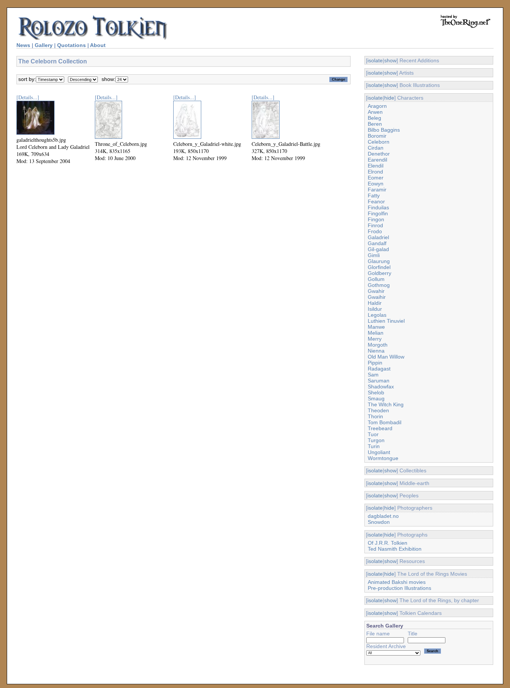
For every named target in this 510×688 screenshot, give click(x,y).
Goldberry (379, 273)
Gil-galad (378, 249)
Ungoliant (379, 452)
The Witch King (386, 404)
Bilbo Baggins (384, 130)
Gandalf (377, 243)
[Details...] (27, 97)
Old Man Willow (386, 357)
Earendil (377, 160)
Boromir (377, 136)
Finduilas (378, 207)
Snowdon (379, 522)
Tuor (373, 434)
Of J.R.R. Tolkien (387, 543)
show (390, 60)
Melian (375, 333)
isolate (375, 60)
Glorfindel (379, 267)
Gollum (376, 279)
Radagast (379, 369)
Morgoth (378, 345)
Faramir (377, 190)
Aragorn (377, 106)
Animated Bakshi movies (397, 582)
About (98, 45)
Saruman (378, 381)
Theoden (378, 410)
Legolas (377, 315)
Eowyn (375, 184)
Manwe (376, 327)
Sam (373, 375)
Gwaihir (377, 297)
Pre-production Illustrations (399, 588)
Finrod (375, 225)
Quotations (71, 45)
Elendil (375, 166)
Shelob (376, 392)
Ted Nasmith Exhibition (395, 549)
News (23, 45)
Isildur (375, 309)
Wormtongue (383, 458)
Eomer (375, 178)
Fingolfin (378, 213)
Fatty (374, 195)
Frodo (375, 231)
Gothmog (379, 285)
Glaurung (379, 261)
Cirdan (375, 148)
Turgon (376, 440)
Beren (375, 124)
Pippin (375, 363)
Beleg (374, 118)
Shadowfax (381, 387)
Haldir (375, 303)
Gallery (44, 45)
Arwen (375, 112)
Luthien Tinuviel (386, 321)
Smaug (376, 398)
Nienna (376, 351)
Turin (374, 446)
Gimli (374, 255)
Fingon (376, 219)
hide (389, 98)
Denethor (379, 154)
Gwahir (376, 291)
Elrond (375, 172)
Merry (375, 339)
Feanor (376, 201)
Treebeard (380, 428)
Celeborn (378, 142)
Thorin (375, 416)
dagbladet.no (383, 516)
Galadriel (378, 237)
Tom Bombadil (384, 422)
